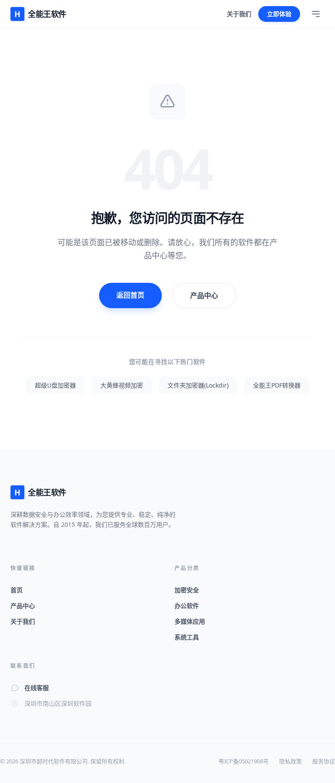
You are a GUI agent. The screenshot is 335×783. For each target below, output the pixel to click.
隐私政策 (290, 761)
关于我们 (239, 14)
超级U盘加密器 (55, 385)
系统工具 (186, 637)
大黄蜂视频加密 (121, 385)
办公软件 (186, 605)
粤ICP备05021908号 (244, 761)
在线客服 (36, 687)
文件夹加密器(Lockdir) (198, 385)
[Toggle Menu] (316, 14)
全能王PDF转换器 (277, 385)
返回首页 (130, 295)
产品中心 (204, 295)
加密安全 (186, 590)
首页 (16, 590)
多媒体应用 (189, 621)
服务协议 (323, 761)
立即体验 (279, 14)
